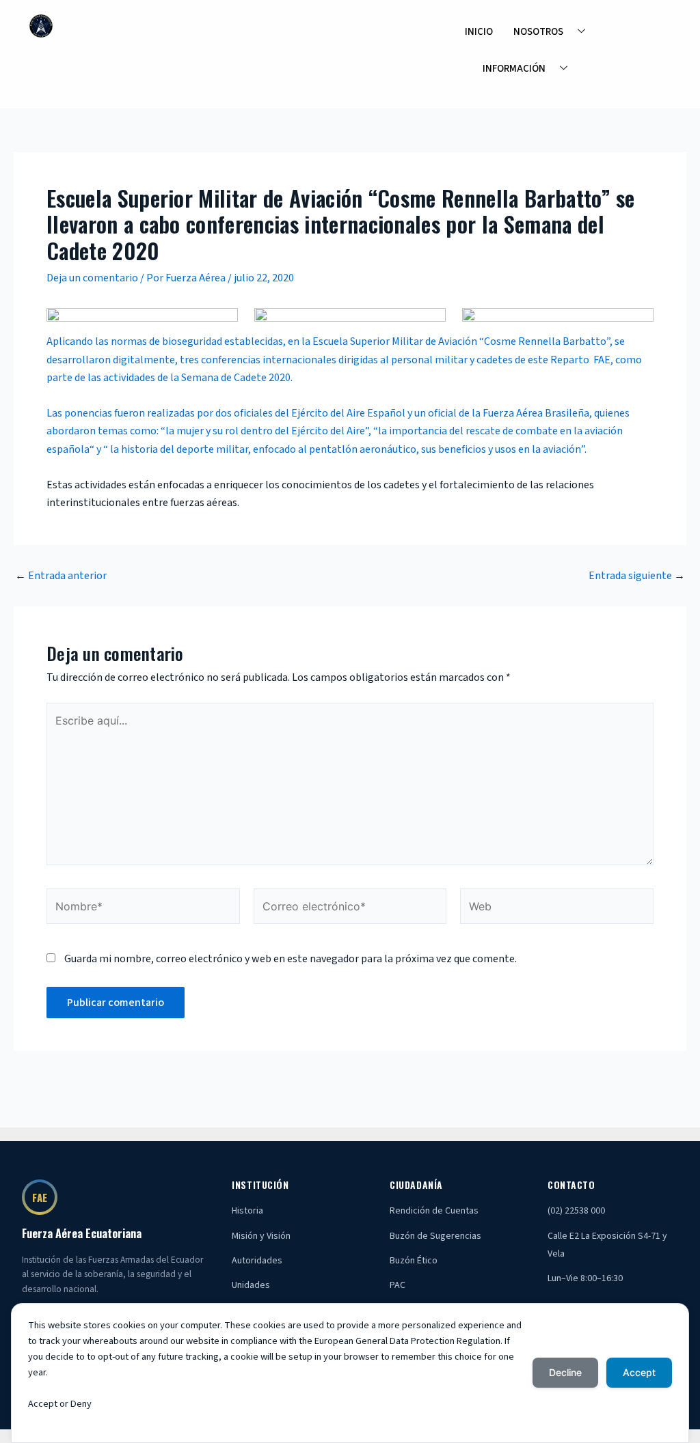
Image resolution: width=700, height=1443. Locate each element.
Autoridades (257, 1260)
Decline (565, 1372)
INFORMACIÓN (514, 68)
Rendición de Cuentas (434, 1211)
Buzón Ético (414, 1260)
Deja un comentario (92, 277)
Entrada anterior (61, 575)
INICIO (479, 32)
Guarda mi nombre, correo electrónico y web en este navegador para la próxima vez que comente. (290, 958)
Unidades (251, 1285)
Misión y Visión (261, 1236)
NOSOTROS (538, 32)
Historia (247, 1211)
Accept (639, 1372)
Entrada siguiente (637, 575)
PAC (397, 1285)
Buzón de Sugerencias (435, 1236)
